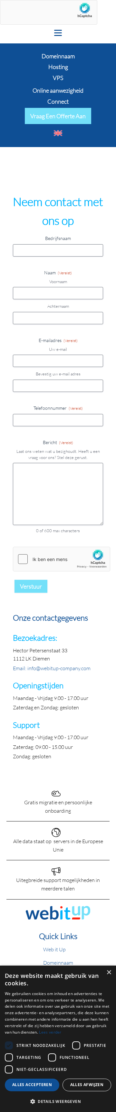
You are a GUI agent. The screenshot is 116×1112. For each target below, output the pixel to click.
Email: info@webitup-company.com (52, 668)
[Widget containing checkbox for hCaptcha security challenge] (61, 559)
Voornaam (58, 281)
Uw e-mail (58, 349)
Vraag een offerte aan (58, 116)
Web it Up (54, 949)
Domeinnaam (58, 962)
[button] (58, 1101)
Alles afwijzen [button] (87, 1084)
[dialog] (58, 1039)
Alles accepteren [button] (32, 1084)
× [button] (108, 972)
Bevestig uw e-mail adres (58, 373)
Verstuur (31, 586)
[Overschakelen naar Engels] (58, 133)
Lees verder (50, 1032)
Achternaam (58, 306)
